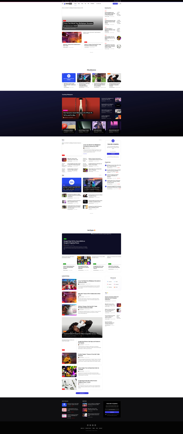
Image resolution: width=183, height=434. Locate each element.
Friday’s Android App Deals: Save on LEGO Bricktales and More (68, 267)
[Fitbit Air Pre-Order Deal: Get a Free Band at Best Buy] (114, 260)
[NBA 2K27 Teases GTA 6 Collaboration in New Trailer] (72, 37)
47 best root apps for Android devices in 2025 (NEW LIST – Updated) (112, 175)
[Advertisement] (91, 59)
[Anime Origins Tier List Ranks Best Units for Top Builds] (119, 38)
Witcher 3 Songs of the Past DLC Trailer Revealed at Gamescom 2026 (92, 45)
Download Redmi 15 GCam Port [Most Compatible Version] (114, 84)
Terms (93, 428)
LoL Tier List (98, 3)
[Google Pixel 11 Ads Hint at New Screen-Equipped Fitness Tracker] (119, 46)
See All (100, 175)
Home (75, 3)
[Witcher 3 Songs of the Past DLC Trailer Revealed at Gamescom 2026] (93, 37)
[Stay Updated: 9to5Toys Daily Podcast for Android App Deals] (84, 260)
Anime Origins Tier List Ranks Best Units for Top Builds (110, 38)
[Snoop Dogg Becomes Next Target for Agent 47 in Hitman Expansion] (119, 14)
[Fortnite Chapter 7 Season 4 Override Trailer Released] (119, 30)
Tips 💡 (106, 292)
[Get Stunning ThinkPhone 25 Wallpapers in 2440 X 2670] (69, 125)
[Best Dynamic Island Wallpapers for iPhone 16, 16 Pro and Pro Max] (81, 108)
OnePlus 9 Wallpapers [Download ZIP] (106, 116)
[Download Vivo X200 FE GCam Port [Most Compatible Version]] (85, 207)
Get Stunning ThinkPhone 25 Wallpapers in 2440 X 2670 (68, 130)
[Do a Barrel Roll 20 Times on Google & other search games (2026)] (64, 410)
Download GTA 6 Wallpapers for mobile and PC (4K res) (108, 99)
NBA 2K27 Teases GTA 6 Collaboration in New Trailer (71, 45)
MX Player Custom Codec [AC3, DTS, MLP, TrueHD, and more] (70, 84)
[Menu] (62, 4)
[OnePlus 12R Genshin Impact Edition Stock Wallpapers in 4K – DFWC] (99, 125)
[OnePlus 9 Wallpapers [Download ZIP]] (118, 117)
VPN (88, 3)
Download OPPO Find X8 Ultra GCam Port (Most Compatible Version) (95, 201)
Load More (82, 393)
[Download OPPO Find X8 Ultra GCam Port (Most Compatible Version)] (85, 201)
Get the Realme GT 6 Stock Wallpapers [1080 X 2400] (84, 130)
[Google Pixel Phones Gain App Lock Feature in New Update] (119, 22)
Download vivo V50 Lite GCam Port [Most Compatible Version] (74, 201)
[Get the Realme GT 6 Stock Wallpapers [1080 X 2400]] (84, 125)
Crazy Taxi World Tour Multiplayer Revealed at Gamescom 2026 (92, 145)
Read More (85, 153)
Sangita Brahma (104, 106)
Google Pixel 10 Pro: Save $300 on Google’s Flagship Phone (74, 242)
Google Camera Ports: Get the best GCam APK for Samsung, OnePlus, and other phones (74, 206)
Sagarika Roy (66, 117)
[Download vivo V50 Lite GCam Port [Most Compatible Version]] (64, 201)
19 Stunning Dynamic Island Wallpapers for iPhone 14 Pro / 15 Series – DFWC (114, 130)
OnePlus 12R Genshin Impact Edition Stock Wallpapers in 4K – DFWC (98, 130)
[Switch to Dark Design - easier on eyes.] (119, 3)
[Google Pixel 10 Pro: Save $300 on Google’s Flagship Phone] (106, 244)
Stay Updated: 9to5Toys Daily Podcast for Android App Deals (83, 267)
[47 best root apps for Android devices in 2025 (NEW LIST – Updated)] (64, 416)
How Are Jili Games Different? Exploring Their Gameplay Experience (112, 298)
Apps (82, 3)
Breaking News (108, 7)
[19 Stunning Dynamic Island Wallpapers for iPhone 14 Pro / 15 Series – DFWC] (114, 125)
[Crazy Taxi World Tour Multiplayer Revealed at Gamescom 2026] (82, 18)
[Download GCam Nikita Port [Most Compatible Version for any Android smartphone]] (99, 77)
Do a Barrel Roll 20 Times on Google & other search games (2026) (114, 170)
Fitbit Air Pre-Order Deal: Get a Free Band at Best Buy (114, 267)
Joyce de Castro (86, 47)
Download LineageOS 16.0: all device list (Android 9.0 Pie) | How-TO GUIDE (114, 187)
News (79, 3)
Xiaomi (109, 73)
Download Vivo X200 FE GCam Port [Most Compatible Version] (95, 207)
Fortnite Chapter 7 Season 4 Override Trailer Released (110, 30)
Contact (100, 428)
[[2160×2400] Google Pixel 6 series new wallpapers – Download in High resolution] (118, 111)
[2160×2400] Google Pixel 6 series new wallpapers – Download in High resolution (107, 111)
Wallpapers (65, 110)
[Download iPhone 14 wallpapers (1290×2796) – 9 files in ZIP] (118, 105)
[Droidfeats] (68, 3)
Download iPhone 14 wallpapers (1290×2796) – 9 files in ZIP (107, 105)
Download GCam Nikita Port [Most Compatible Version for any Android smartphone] (99, 85)
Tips (85, 3)
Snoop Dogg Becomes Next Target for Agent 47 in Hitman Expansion (110, 13)
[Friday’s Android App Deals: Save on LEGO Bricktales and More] (69, 260)
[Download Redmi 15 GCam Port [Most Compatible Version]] (114, 77)
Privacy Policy (113, 157)
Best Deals (115, 3)
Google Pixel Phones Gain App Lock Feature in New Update (110, 21)
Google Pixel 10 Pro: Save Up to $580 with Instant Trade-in (98, 267)
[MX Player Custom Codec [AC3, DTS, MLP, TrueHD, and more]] (69, 77)
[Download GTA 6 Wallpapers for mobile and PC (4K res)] (118, 99)
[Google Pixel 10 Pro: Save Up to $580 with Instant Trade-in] (99, 260)
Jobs (97, 428)
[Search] (120, 4)
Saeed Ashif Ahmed (67, 28)
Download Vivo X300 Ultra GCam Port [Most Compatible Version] (84, 84)
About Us (82, 428)
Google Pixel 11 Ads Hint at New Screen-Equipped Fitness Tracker (110, 46)
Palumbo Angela (65, 47)
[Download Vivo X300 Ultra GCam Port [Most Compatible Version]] (84, 77)
